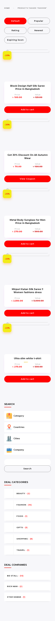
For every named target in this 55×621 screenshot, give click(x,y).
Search (27, 468)
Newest (38, 30)
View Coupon (27, 179)
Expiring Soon (15, 40)
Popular (38, 21)
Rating (15, 30)
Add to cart (27, 109)
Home (7, 8)
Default (15, 21)
